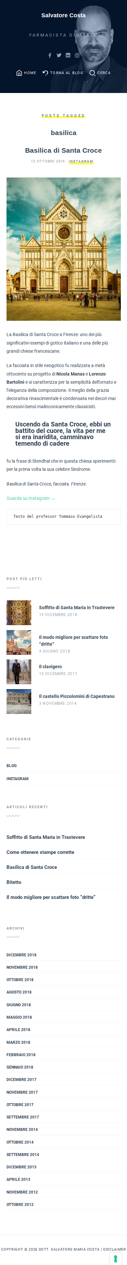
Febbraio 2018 (21, 1055)
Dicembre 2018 (21, 955)
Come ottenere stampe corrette (40, 852)
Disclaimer (114, 1249)
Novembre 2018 (22, 967)
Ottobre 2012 (20, 1204)
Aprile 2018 (18, 1029)
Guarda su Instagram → (31, 498)
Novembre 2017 (22, 1092)
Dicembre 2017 (21, 1079)
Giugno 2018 (19, 1005)
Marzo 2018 (18, 1042)
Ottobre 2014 (20, 1142)
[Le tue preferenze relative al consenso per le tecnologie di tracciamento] (115, 1259)
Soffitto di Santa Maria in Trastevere (46, 837)
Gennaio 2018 (20, 1067)
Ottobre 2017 (20, 1105)
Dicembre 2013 (21, 1167)
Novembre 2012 (22, 1192)
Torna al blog (66, 73)
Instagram (81, 161)
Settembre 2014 (23, 1154)
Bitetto (14, 882)
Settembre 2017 (23, 1117)
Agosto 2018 (19, 992)
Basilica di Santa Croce (63, 150)
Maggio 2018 (19, 1017)
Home (30, 73)
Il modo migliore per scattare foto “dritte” (51, 897)
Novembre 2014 (22, 1129)
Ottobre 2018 (20, 980)
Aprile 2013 (18, 1179)
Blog (12, 766)
